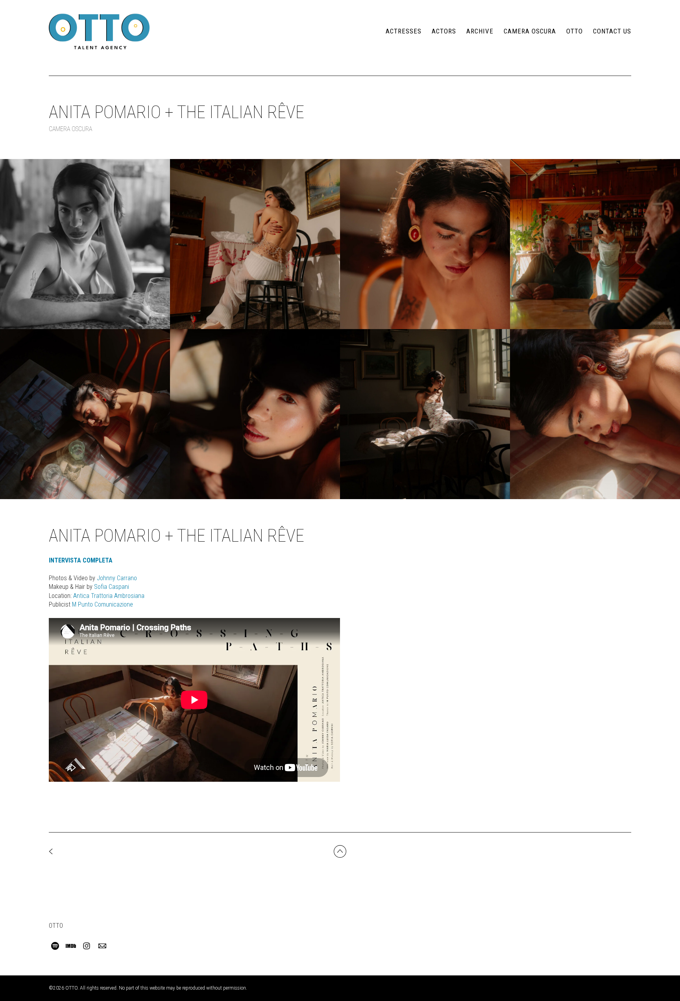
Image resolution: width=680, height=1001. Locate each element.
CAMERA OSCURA (530, 31)
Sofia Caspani (111, 586)
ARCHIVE (479, 31)
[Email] (102, 946)
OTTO (574, 31)
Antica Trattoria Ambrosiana (108, 595)
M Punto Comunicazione (102, 604)
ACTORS (444, 31)
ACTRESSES (403, 31)
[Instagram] (86, 946)
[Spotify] (55, 946)
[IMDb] (71, 946)
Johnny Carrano (117, 578)
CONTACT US (612, 31)
